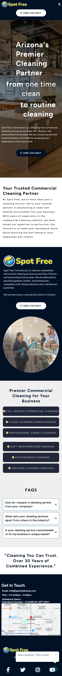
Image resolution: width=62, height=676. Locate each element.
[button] (59, 4)
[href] (31, 619)
